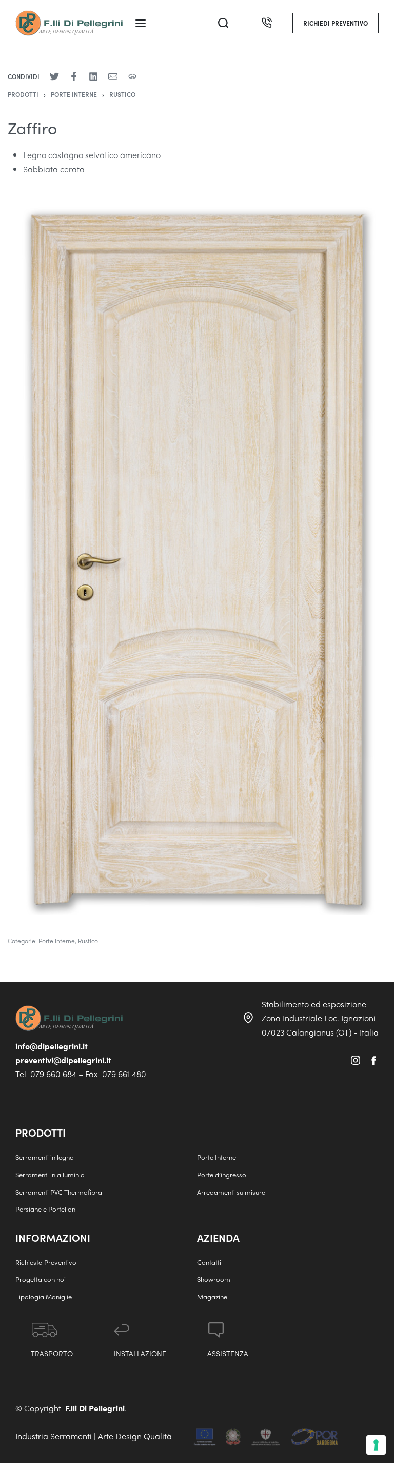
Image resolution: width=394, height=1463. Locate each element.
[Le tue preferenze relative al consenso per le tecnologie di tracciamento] (376, 1445)
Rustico (122, 94)
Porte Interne (74, 94)
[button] (335, 23)
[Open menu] (140, 23)
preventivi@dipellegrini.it (63, 1060)
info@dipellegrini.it (51, 1046)
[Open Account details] (245, 23)
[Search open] (223, 23)
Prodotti (23, 94)
